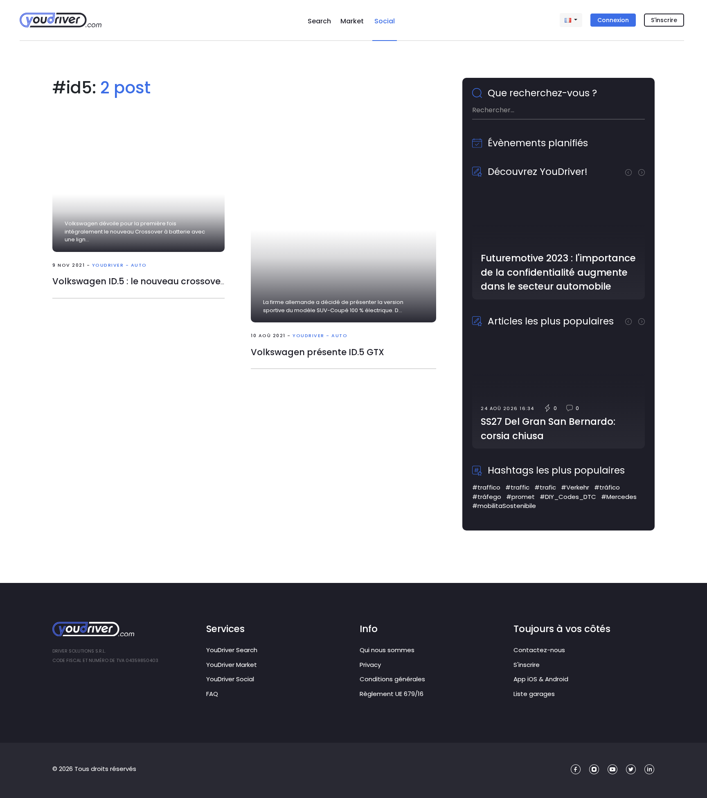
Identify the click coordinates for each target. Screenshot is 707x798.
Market (352, 21)
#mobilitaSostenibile (504, 505)
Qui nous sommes (387, 650)
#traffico (486, 487)
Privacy (370, 664)
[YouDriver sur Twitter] (631, 769)
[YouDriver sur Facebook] (576, 769)
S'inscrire (664, 20)
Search (319, 21)
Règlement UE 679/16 (391, 693)
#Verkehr (575, 487)
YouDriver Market (231, 664)
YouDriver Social (230, 679)
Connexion (613, 20)
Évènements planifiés (536, 143)
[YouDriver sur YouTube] (613, 769)
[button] (631, 171)
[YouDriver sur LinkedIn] (649, 769)
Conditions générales (392, 679)
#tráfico (607, 487)
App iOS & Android (540, 679)
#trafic (545, 487)
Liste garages (534, 693)
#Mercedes (619, 496)
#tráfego (486, 496)
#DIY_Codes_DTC (568, 496)
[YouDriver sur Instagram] (594, 769)
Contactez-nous (539, 650)
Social (384, 21)
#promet (520, 496)
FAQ (212, 693)
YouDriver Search (231, 650)
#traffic (517, 487)
